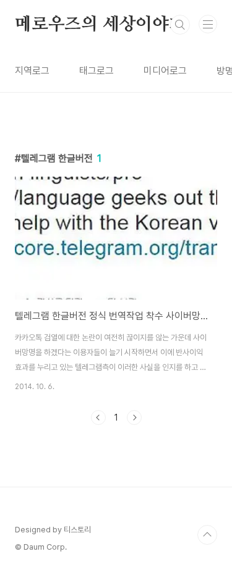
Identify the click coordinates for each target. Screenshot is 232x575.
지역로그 (32, 71)
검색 (180, 24)
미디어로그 (165, 71)
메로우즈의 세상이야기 (100, 24)
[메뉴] (208, 24)
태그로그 (96, 71)
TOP (207, 535)
